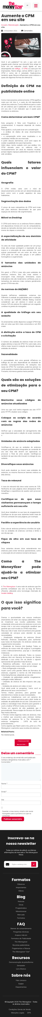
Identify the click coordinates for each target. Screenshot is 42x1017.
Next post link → (21, 744)
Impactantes (21, 887)
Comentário (28, 31)
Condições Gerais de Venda (20, 1009)
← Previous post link (23, 741)
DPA (29, 1013)
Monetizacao (21, 911)
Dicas (21, 905)
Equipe (21, 984)
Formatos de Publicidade (21, 938)
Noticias (21, 901)
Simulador (21, 965)
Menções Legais (17, 1013)
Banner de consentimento (21, 928)
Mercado (21, 915)
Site (2, 800)
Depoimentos (21, 987)
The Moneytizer (9, 586)
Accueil (4, 25)
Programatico (21, 908)
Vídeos (21, 891)
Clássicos (21, 884)
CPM (25, 68)
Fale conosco (21, 980)
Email (4, 791)
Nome (4, 783)
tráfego (17, 68)
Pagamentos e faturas (21, 948)
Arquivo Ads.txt (21, 935)
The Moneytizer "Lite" (21, 952)
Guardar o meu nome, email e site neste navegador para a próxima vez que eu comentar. (17, 813)
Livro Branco (21, 969)
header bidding (7, 593)
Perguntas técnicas (21, 932)
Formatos (21, 918)
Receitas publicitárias (21, 945)
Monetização (13, 25)
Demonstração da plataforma (21, 962)
